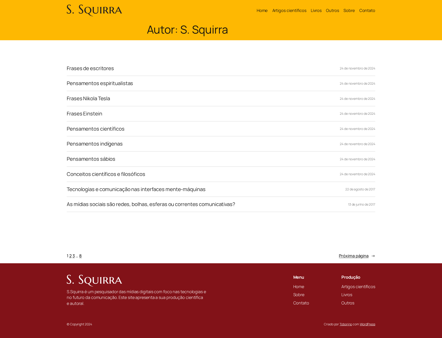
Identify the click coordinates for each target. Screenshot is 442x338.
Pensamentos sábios (91, 159)
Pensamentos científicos (96, 129)
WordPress (367, 324)
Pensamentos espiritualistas (100, 83)
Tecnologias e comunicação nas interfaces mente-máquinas (136, 189)
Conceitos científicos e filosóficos (106, 174)
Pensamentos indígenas (95, 144)
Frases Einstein (84, 114)
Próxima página (357, 255)
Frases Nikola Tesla (88, 98)
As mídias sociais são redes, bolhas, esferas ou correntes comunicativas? (151, 204)
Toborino (346, 324)
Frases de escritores (90, 68)
